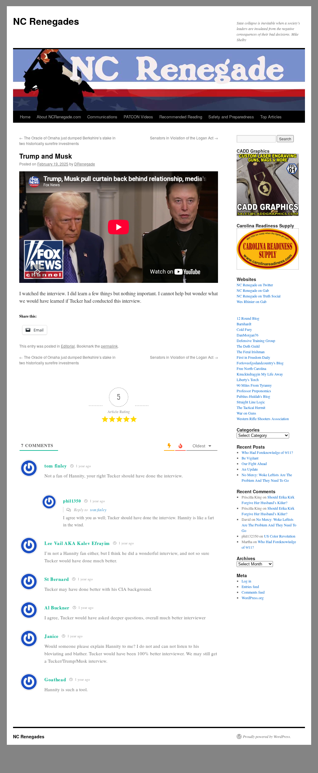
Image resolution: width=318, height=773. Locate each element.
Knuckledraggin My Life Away (260, 373)
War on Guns (246, 413)
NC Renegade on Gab (253, 290)
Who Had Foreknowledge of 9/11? (267, 452)
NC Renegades (46, 21)
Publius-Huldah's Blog (253, 396)
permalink (109, 346)
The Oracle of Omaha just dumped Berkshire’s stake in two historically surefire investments (67, 140)
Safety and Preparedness (231, 117)
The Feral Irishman (251, 351)
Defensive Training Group (256, 340)
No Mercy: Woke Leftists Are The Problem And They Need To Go (269, 525)
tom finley (98, 509)
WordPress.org (253, 597)
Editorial (68, 346)
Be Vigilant (250, 457)
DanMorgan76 (247, 334)
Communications (102, 117)
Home (25, 117)
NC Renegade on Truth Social (258, 295)
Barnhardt (244, 323)
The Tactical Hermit (251, 407)
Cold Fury (244, 329)
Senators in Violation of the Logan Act (184, 137)
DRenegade (84, 163)
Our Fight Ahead (254, 463)
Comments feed (253, 592)
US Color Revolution (279, 536)
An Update (250, 469)
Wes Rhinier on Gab (251, 301)
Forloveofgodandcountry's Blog (260, 362)
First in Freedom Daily (253, 357)
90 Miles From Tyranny (254, 385)
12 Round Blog (248, 318)
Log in (246, 580)
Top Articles (271, 117)
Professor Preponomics (254, 390)
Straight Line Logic (251, 401)
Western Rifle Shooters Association (263, 418)
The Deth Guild (248, 346)
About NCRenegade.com (59, 117)
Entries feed (250, 586)
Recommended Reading (180, 117)
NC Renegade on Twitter (255, 284)
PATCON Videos (138, 117)
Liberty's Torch (248, 379)
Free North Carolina (251, 368)
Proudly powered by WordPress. (267, 736)
